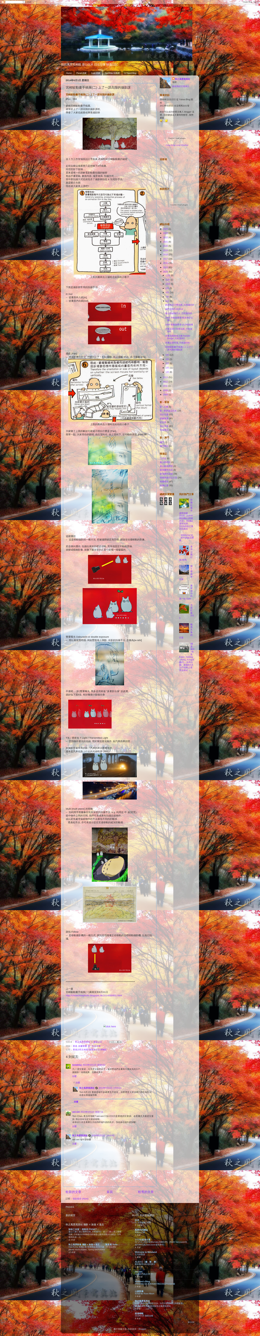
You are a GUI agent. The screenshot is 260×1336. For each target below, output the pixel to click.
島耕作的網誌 (141, 1230)
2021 (165, 242)
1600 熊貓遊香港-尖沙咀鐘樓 (179, 324)
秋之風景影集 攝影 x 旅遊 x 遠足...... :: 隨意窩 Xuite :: (94, 1244)
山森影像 (139, 1291)
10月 (168, 284)
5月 (168, 355)
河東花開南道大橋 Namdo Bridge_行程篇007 (177, 337)
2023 (165, 233)
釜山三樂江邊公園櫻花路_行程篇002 (85, 1231)
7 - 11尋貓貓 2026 (143, 1222)
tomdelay (77, 1065)
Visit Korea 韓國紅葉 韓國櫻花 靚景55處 (87, 1247)
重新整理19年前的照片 (145, 1264)
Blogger (142, 1329)
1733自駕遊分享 (143, 1239)
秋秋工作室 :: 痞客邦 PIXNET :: (84, 1229)
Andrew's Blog (142, 1281)
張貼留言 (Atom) (80, 1198)
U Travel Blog (130, 73)
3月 (168, 363)
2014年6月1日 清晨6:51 (94, 1065)
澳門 (162, 442)
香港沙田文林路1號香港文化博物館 (90, 1049)
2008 (165, 394)
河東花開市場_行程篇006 (177, 342)
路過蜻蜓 (139, 1313)
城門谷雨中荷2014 (174, 309)
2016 (165, 263)
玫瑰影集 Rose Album (144, 1293)
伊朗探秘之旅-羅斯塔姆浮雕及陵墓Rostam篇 (155, 1284)
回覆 (74, 1076)
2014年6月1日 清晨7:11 (92, 1112)
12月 (168, 275)
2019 (165, 250)
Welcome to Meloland (146, 1252)
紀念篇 (163, 422)
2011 (165, 386)
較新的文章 (73, 1192)
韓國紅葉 (164, 485)
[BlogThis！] (113, 1042)
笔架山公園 (140, 1232)
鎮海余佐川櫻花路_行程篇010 (179, 305)
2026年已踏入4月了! (144, 1274)
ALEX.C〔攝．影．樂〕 (146, 1262)
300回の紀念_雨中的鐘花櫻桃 (186, 538)
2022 (165, 237)
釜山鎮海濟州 (166, 466)
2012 (165, 381)
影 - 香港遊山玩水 (168, 410)
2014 (165, 271)
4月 (168, 359)
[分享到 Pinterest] (120, 1042)
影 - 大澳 (164, 407)
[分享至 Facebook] (118, 1042)
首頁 (110, 1192)
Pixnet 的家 (81, 73)
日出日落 (164, 414)
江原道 (163, 458)
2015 (165, 267)
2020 (165, 246)
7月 (168, 297)
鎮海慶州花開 (166, 474)
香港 (75, 1046)
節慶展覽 (82, 1046)
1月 (168, 372)
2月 (168, 368)
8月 (168, 292)
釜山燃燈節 (165, 462)
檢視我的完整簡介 (181, 86)
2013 (165, 377)
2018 (165, 254)
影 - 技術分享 (94, 1046)
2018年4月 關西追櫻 (144, 1316)
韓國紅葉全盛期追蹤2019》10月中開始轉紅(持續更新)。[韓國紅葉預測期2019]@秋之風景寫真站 (186, 514)
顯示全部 (191, 1322)
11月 (168, 279)
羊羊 (137, 1220)
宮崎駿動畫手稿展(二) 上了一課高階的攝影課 (179, 348)
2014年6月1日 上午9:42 (103, 1135)
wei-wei (76, 1112)
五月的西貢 (140, 1254)
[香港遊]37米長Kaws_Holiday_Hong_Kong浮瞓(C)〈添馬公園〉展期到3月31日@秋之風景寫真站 (186, 657)
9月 (168, 288)
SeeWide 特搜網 (112, 73)
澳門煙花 (164, 446)
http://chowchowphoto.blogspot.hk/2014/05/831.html (94, 995)
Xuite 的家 (95, 73)
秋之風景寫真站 (87, 1088)
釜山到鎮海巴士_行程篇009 (178, 313)
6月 (168, 301)
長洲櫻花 (164, 430)
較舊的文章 (146, 1192)
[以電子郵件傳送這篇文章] (110, 1042)
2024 (165, 229)
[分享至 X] (115, 1042)
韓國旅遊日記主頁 (168, 477)
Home (69, 73)
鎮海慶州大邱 (166, 470)
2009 (165, 390)
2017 (165, 259)
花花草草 (164, 426)
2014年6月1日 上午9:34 (110, 1088)
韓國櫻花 (164, 481)
